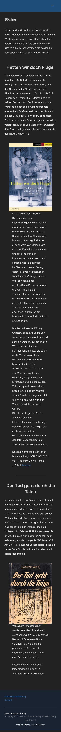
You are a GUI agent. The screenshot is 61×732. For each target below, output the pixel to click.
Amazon (26, 465)
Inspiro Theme (23, 724)
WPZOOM (40, 724)
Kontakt (8, 700)
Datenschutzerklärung (15, 696)
